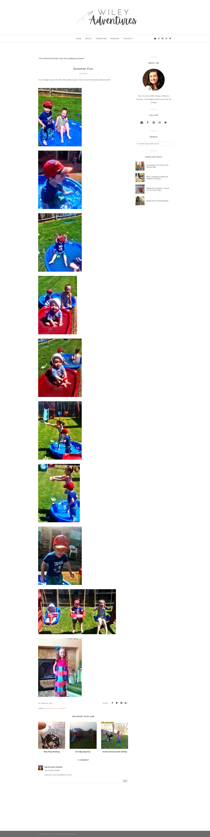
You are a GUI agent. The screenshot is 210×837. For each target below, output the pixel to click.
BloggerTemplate (70, 834)
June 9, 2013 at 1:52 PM (52, 770)
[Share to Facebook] (112, 703)
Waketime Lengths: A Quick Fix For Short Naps (157, 189)
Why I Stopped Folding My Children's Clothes (157, 178)
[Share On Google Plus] (126, 703)
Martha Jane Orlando (53, 767)
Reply (125, 781)
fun (56, 708)
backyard (49, 708)
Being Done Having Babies (157, 201)
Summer (62, 708)
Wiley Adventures (50, 834)
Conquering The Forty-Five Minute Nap (157, 166)
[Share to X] (117, 703)
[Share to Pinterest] (121, 703)
